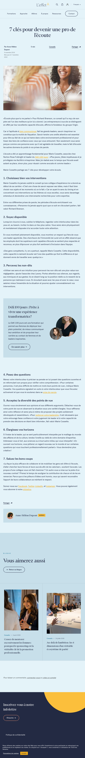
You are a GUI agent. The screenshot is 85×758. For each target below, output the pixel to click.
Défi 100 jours (41, 157)
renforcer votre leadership (47, 415)
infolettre (27, 489)
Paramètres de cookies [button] (11, 753)
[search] (57, 5)
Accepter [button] (24, 753)
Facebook (22, 486)
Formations (11, 14)
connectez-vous (33, 678)
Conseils (52, 47)
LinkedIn (39, 486)
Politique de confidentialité (15, 735)
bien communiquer (28, 131)
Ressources (56, 14)
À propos (44, 14)
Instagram (50, 486)
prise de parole (49, 392)
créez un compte (49, 678)
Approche (23, 14)
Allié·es (34, 14)
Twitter (31, 486)
